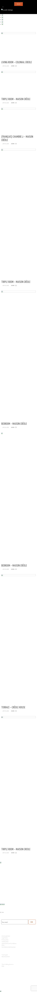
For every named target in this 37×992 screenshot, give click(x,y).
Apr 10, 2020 (5, 66)
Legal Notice (5, 938)
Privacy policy (5, 940)
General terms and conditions (9, 943)
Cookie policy (5, 941)
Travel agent (5, 955)
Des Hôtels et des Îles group (8, 947)
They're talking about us (7, 964)
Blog (3, 966)
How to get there (6, 936)
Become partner (6, 956)
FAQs (3, 945)
